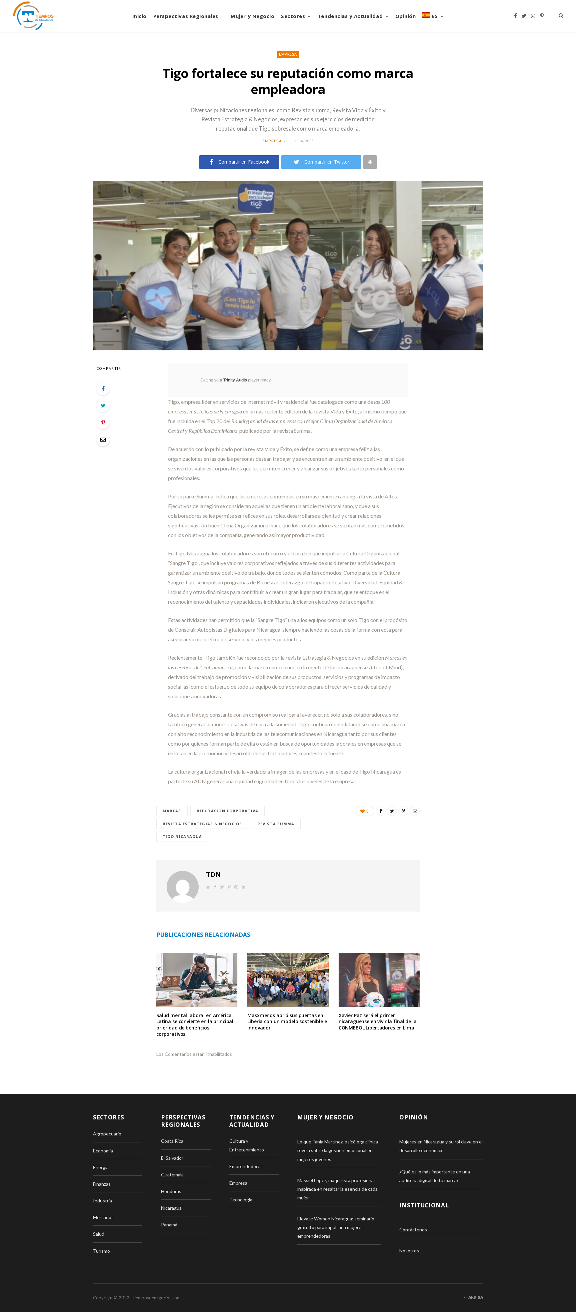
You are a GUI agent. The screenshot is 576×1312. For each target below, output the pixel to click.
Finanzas (102, 1184)
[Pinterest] (103, 422)
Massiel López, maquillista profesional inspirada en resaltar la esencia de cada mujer (337, 1188)
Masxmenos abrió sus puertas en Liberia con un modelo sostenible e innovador (287, 1021)
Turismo (101, 1251)
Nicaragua (171, 1208)
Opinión (405, 16)
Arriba (475, 1297)
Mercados (103, 1217)
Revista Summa (275, 823)
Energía (101, 1167)
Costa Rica (172, 1141)
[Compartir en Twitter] (103, 405)
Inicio (139, 16)
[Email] (103, 439)
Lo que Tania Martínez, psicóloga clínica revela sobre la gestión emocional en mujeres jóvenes (337, 1150)
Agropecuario (107, 1133)
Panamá (169, 1224)
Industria (102, 1200)
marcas (172, 810)
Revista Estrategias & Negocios (202, 823)
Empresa (288, 54)
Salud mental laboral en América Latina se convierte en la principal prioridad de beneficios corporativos (194, 1024)
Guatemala (172, 1174)
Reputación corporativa (227, 810)
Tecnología (240, 1199)
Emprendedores (246, 1166)
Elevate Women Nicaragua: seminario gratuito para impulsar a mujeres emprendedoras (335, 1227)
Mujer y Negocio (252, 16)
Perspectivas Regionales (185, 16)
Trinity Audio (235, 380)
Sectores (293, 16)
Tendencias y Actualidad (350, 16)
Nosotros (409, 1250)
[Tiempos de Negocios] (33, 16)
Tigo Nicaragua (182, 836)
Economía (103, 1150)
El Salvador (172, 1158)
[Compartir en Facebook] (103, 388)
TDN (213, 874)
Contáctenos (413, 1229)
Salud (98, 1234)
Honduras (171, 1191)
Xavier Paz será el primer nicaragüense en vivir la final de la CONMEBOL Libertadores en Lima (378, 1021)
